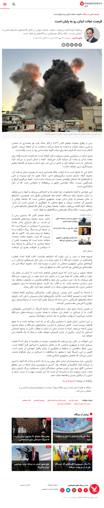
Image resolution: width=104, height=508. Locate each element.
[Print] (63, 45)
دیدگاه (85, 14)
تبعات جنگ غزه (73, 400)
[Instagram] (74, 490)
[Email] (68, 45)
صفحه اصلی (94, 14)
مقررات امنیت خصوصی (50, 489)
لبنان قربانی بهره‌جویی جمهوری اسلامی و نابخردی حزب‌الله (66, 239)
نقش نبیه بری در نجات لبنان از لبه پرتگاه (65, 229)
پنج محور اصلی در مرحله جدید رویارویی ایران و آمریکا (31, 466)
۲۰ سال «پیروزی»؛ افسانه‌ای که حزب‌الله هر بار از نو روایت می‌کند (72, 466)
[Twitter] (72, 45)
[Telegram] (68, 490)
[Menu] (5, 4)
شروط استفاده (53, 485)
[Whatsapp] (76, 45)
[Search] (14, 4)
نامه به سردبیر (25, 485)
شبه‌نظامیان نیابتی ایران (64, 404)
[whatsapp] (62, 490)
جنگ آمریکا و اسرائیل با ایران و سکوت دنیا (73, 438)
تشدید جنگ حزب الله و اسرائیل (56, 400)
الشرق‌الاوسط (69, 381)
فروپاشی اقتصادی (39, 400)
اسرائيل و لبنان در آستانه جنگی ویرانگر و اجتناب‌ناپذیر (66, 220)
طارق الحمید (77, 38)
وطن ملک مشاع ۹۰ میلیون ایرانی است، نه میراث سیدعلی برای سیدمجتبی (31, 438)
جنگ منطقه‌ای (26, 400)
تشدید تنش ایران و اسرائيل (82, 404)
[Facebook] (80, 45)
